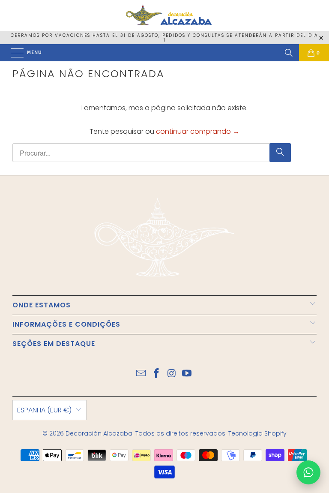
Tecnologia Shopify (257, 433)
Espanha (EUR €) (44, 410)
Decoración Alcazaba (99, 433)
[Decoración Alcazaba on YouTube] (187, 374)
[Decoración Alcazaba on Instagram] (171, 374)
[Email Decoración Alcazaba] (141, 374)
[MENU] (13, 52)
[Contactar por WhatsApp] (308, 472)
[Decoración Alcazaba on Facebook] (156, 374)
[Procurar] (289, 52)
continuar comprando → (197, 131)
